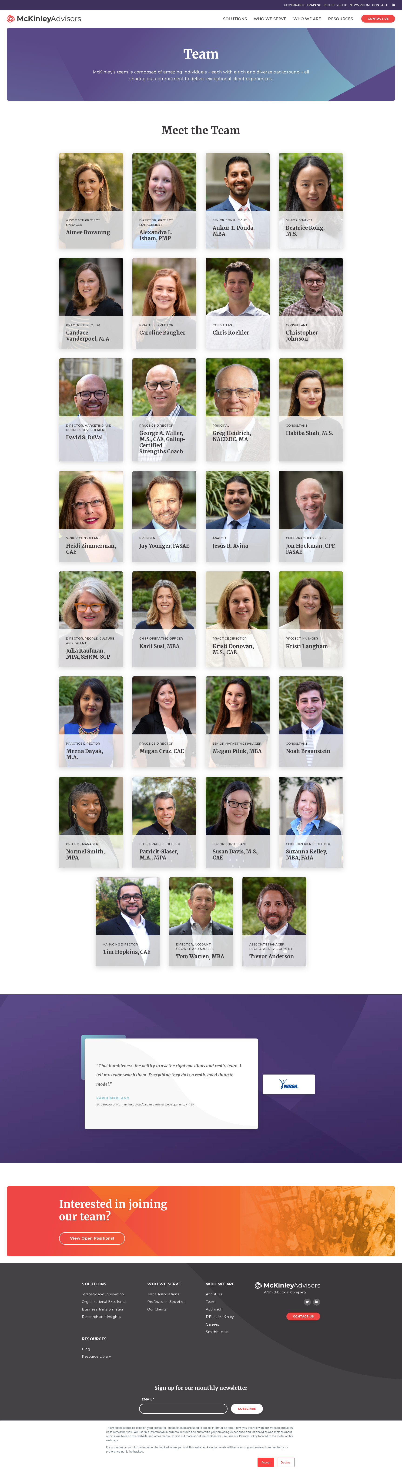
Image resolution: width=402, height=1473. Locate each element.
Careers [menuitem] (212, 1324)
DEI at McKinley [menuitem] (220, 1317)
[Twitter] (307, 1302)
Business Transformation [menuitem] (103, 1309)
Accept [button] (265, 1462)
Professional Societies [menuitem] (166, 1302)
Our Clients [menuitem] (157, 1309)
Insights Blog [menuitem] (335, 5)
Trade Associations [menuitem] (163, 1294)
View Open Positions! (92, 1238)
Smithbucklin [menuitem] (217, 1332)
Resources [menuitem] (94, 1339)
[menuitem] (392, 5)
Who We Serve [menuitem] (164, 1284)
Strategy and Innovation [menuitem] (103, 1294)
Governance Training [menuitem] (303, 5)
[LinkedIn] (316, 1302)
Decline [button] (286, 1462)
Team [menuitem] (210, 1302)
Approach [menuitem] (214, 1309)
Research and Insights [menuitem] (101, 1317)
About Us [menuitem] (214, 1294)
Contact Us (378, 18)
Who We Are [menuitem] (220, 1284)
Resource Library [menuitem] (96, 1356)
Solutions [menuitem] (94, 1284)
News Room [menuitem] (360, 5)
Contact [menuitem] (380, 5)
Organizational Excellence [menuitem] (104, 1302)
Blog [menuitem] (86, 1349)
